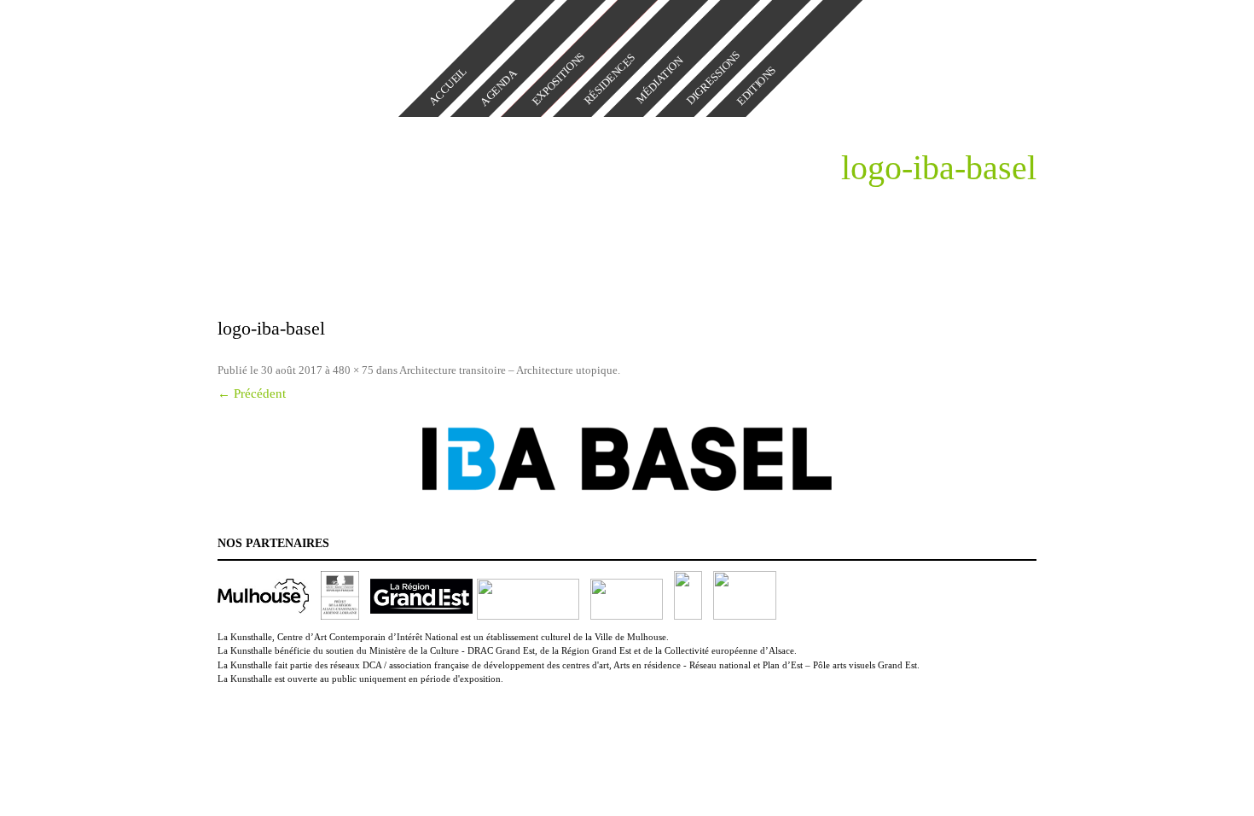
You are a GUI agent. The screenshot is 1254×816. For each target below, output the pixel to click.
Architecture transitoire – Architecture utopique (508, 370)
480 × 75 (353, 370)
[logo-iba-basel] (627, 459)
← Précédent (252, 393)
